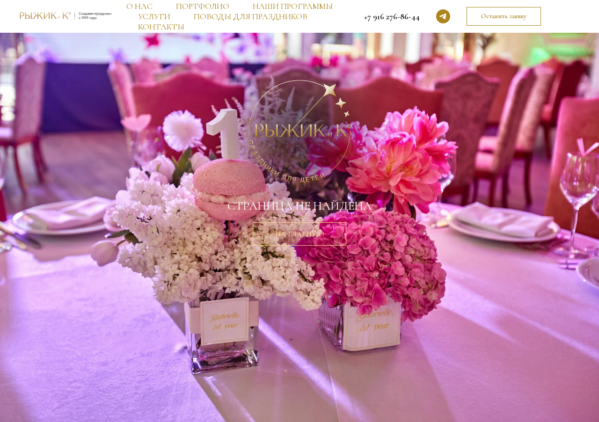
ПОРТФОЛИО (202, 6)
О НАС (139, 6)
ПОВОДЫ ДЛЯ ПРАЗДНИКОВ (250, 16)
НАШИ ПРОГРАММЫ (293, 6)
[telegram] (443, 16)
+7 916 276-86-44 (392, 16)
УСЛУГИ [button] (154, 16)
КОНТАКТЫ (161, 27)
